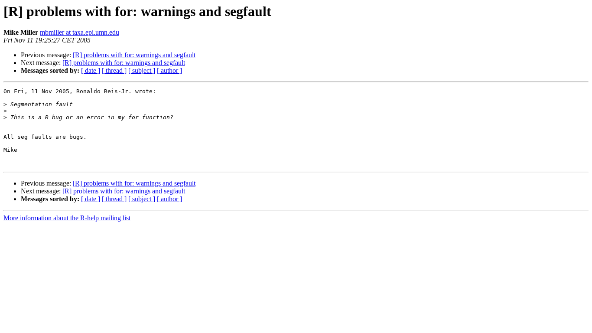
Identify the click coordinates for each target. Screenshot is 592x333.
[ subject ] (141, 70)
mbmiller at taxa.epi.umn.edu (79, 32)
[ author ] (169, 70)
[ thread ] (114, 70)
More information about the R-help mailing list (66, 218)
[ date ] (90, 70)
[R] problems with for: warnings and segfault (134, 55)
